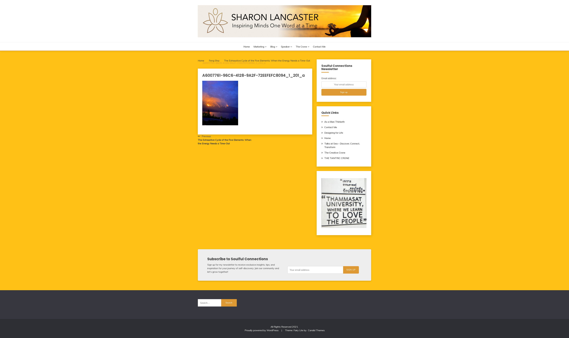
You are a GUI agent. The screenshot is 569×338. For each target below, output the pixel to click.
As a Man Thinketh (334, 121)
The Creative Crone (334, 152)
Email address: (329, 78)
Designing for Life (333, 132)
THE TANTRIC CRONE (336, 158)
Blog (272, 46)
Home (246, 46)
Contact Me (319, 46)
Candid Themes (316, 330)
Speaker (285, 46)
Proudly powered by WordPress (262, 330)
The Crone (301, 46)
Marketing (259, 46)
